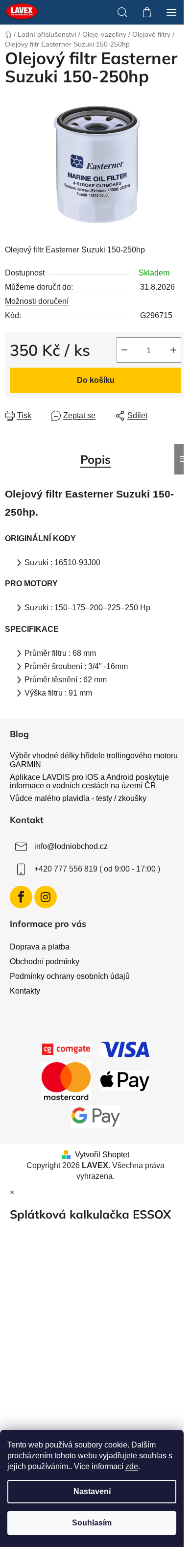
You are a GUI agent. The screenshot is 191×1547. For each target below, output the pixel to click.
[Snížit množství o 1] (124, 350)
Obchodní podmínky (44, 961)
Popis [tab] (95, 459)
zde (131, 1466)
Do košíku (96, 380)
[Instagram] (45, 897)
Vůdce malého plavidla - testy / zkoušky (78, 798)
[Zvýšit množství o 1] (173, 350)
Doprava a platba (40, 947)
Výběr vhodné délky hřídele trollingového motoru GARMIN (94, 760)
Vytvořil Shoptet (102, 1154)
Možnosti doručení (37, 301)
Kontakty (25, 991)
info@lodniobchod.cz (71, 846)
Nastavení (92, 1491)
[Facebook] (21, 897)
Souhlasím (92, 1523)
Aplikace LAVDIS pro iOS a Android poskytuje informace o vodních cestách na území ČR (89, 781)
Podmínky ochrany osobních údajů (70, 976)
